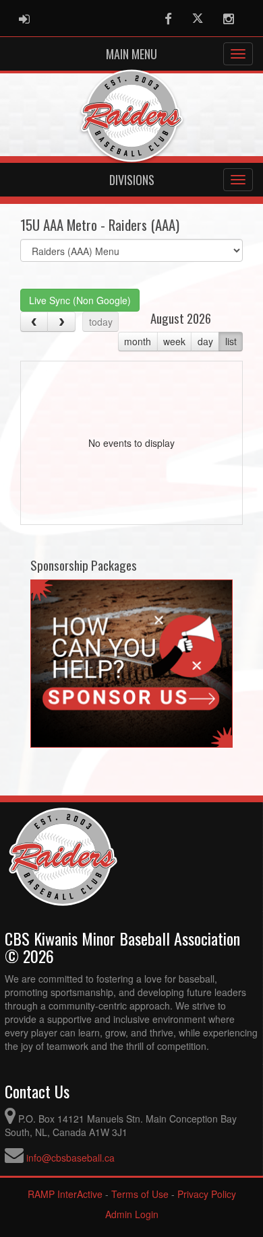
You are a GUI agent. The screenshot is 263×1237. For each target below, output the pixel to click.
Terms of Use (140, 1194)
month (137, 341)
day (205, 341)
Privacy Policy (206, 1194)
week (174, 341)
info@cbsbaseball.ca (70, 1157)
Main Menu (131, 54)
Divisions (131, 179)
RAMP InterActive (65, 1194)
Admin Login (131, 1214)
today (101, 321)
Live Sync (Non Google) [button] (80, 300)
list (231, 341)
